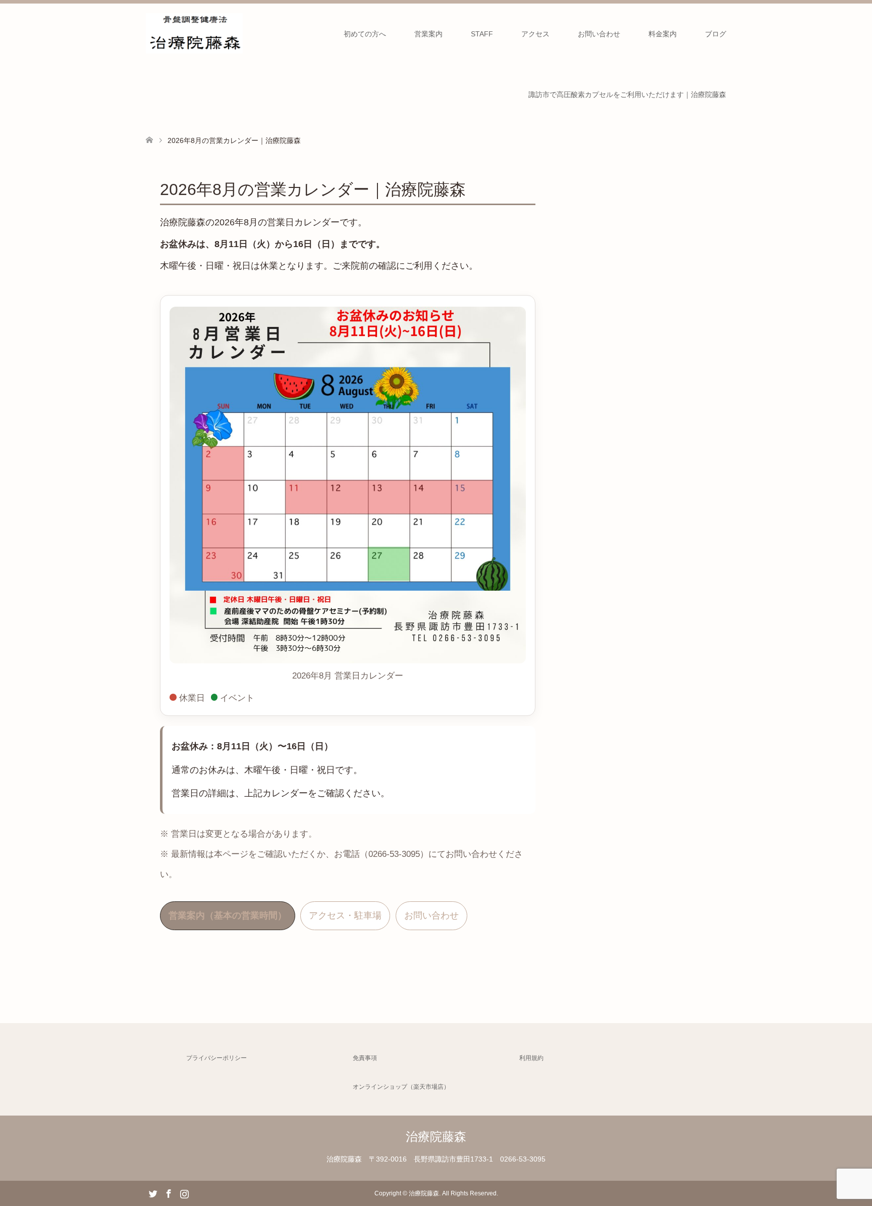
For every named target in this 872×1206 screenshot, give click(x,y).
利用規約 (531, 1058)
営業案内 (428, 34)
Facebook (168, 1193)
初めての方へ (365, 34)
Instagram (184, 1193)
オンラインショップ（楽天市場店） (401, 1086)
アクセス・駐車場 (345, 915)
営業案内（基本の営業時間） (228, 915)
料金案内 (662, 34)
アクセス (535, 34)
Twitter (153, 1193)
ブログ (715, 34)
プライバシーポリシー (216, 1058)
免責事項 (365, 1058)
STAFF (482, 34)
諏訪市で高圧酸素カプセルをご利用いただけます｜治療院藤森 (627, 94)
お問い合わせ (599, 34)
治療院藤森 (436, 1136)
